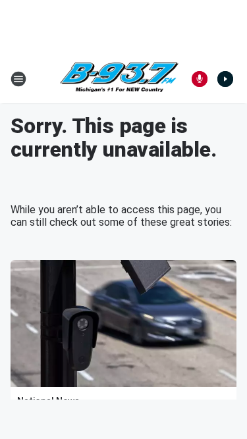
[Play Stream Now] (225, 79)
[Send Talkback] (199, 79)
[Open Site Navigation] (18, 79)
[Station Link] (119, 79)
